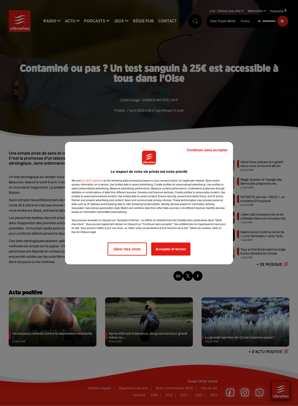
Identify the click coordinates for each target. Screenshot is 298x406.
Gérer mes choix (127, 248)
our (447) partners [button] (92, 180)
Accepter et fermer (171, 248)
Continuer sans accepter (207, 149)
